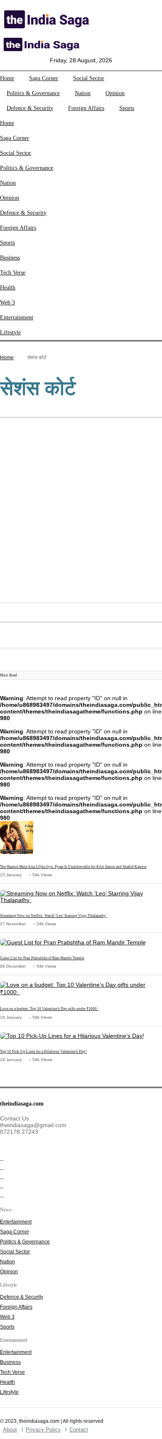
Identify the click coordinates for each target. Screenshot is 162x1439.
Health (7, 287)
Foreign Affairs (86, 108)
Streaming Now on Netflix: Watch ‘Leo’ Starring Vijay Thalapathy (53, 916)
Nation (83, 93)
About (10, 1430)
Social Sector (88, 78)
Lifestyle (10, 332)
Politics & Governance (33, 93)
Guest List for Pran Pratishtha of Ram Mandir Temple (42, 958)
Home (7, 78)
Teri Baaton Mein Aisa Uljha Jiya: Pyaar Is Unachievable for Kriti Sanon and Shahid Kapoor (73, 867)
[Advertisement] (81, 511)
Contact (78, 1430)
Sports (126, 108)
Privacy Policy (43, 1430)
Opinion (115, 93)
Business (10, 258)
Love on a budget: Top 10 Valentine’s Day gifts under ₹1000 (49, 1009)
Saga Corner (43, 78)
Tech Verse (12, 273)
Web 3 (7, 302)
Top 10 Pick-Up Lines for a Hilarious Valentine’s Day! (43, 1051)
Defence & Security (30, 108)
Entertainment (16, 317)
